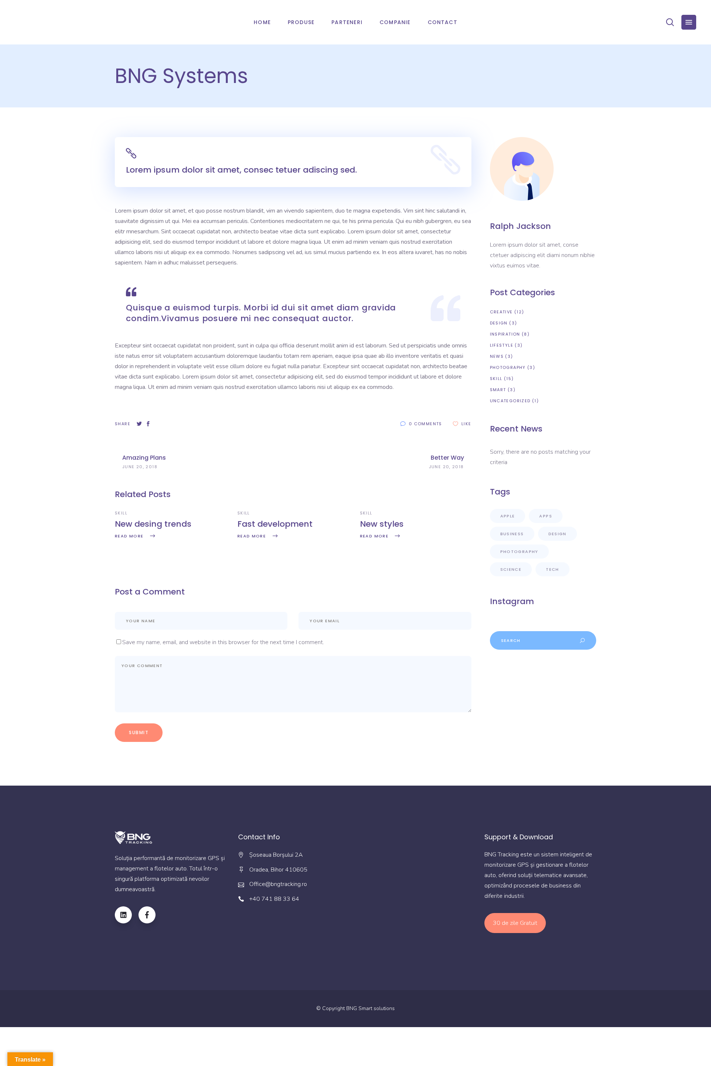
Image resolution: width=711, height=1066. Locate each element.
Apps (545, 516)
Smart (498, 390)
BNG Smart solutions (370, 1008)
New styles (382, 524)
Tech (552, 569)
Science (511, 569)
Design (499, 323)
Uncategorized (510, 401)
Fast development (275, 524)
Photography (508, 367)
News (497, 356)
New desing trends (153, 524)
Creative (501, 312)
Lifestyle (501, 345)
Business (512, 534)
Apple (507, 516)
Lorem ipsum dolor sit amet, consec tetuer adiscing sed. (241, 170)
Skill (121, 513)
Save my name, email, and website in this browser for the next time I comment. (223, 642)
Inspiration (505, 334)
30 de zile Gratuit (515, 923)
